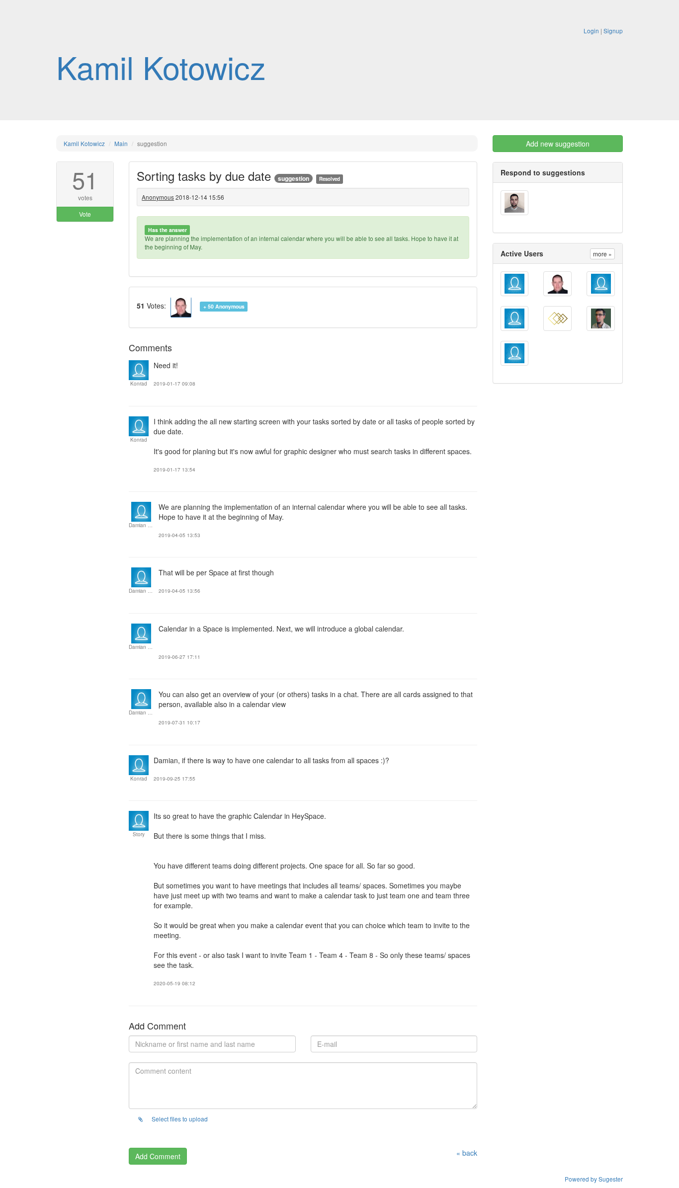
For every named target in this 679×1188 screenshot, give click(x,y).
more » (602, 253)
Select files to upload (179, 1118)
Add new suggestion (558, 144)
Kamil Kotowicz (161, 66)
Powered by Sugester (594, 1179)
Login (591, 30)
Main (121, 143)
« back (466, 1153)
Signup (613, 30)
